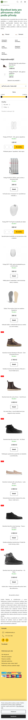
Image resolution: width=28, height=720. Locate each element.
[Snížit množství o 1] (5, 147)
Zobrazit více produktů (13, 80)
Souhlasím (13, 716)
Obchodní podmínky (6, 661)
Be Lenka (7, 104)
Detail (14, 189)
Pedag (6, 107)
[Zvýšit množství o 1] (13, 147)
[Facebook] (3, 640)
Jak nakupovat (5, 654)
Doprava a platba (6, 659)
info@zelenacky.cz (10, 632)
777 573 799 (9, 636)
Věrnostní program (6, 657)
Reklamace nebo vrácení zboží (9, 663)
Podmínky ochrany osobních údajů (10, 665)
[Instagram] (7, 640)
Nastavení (13, 711)
